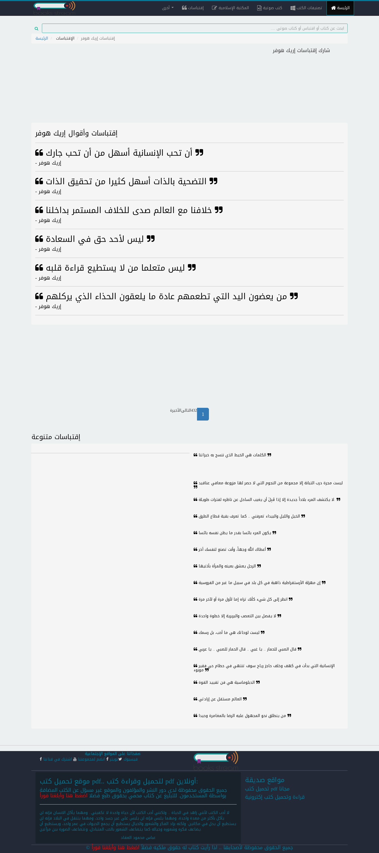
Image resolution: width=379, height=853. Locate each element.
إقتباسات (195, 8)
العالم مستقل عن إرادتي (220, 699)
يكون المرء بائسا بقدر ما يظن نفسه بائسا (234, 533)
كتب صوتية (272, 8)
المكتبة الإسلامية (233, 8)
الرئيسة (343, 8)
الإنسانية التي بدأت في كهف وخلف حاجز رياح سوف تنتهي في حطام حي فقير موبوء (264, 668)
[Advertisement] (150, 84)
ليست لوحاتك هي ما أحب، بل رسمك (229, 632)
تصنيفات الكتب (308, 8)
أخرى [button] (166, 8)
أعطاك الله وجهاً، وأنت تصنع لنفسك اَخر (232, 549)
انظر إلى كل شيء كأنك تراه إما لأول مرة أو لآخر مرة (243, 599)
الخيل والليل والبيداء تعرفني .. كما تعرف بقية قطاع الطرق (249, 516)
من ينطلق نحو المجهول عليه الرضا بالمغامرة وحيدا (242, 715)
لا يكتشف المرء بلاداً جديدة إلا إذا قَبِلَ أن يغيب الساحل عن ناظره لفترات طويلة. (267, 499)
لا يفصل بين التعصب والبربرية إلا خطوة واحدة (237, 616)
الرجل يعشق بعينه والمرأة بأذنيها (227, 566)
